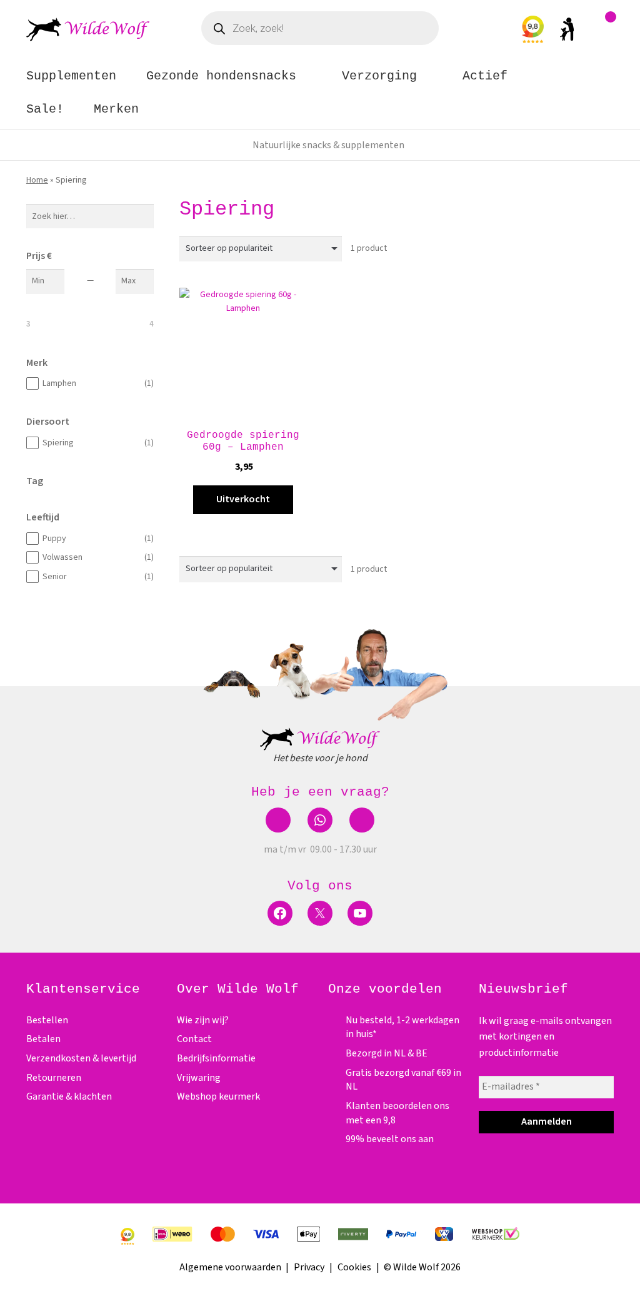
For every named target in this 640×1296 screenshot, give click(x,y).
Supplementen (71, 76)
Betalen (43, 1039)
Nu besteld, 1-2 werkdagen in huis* (328, 145)
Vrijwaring (199, 1078)
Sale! (45, 109)
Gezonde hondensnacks (221, 76)
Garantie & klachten (69, 1096)
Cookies (354, 1267)
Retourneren (53, 1078)
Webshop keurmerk (218, 1096)
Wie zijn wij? (203, 1020)
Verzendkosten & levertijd (81, 1058)
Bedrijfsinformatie (216, 1058)
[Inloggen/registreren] (567, 32)
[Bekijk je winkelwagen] (605, 33)
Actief (485, 76)
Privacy (309, 1267)
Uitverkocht (243, 499)
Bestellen (47, 1020)
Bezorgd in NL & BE (387, 1053)
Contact (194, 1039)
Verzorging (379, 76)
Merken (116, 109)
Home (37, 180)
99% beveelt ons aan (390, 1139)
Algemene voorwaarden (230, 1267)
